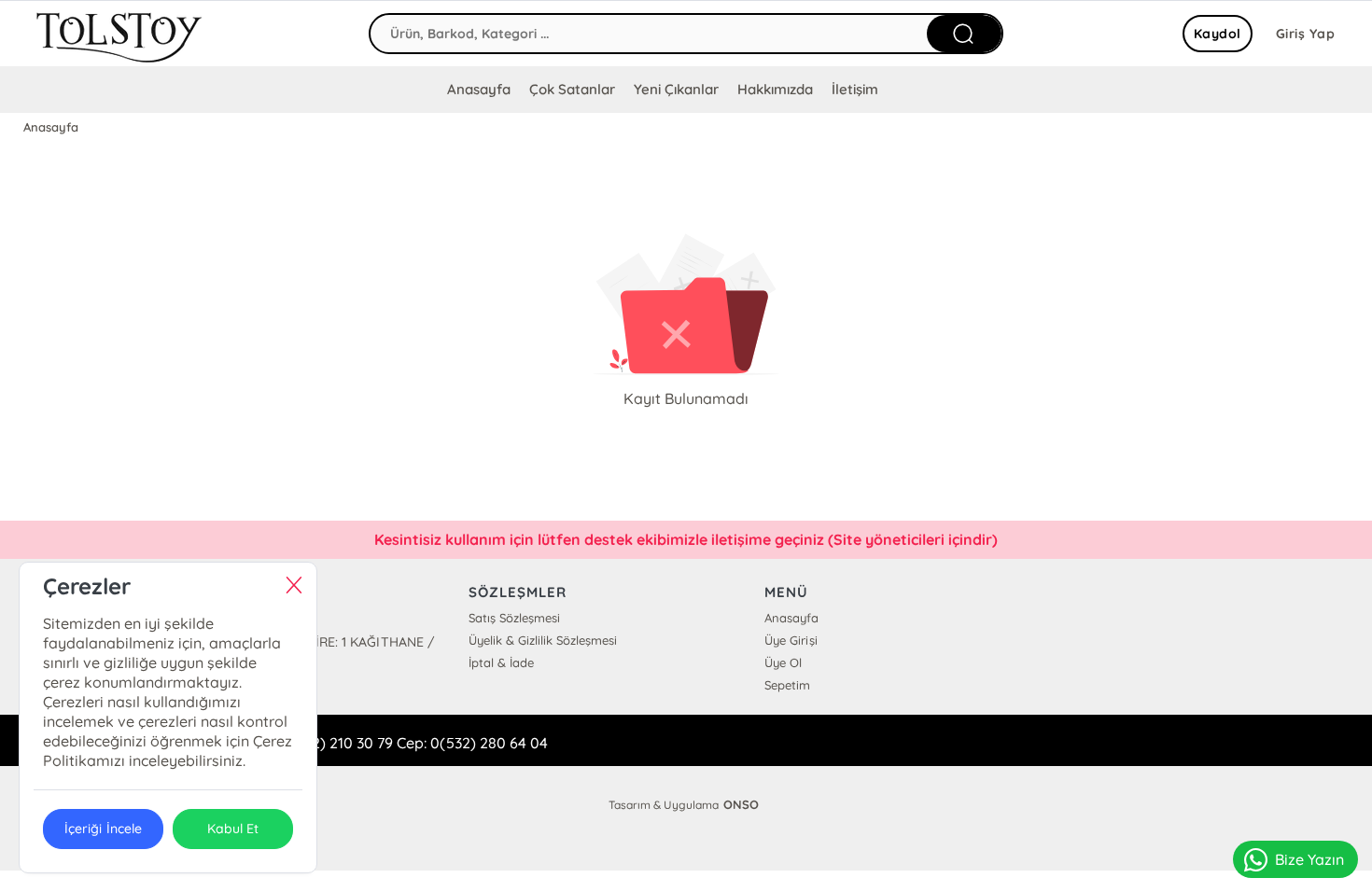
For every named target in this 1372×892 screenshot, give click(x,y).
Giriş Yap (1306, 33)
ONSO (741, 804)
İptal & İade (501, 662)
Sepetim (787, 684)
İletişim (855, 89)
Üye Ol (783, 662)
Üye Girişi (790, 640)
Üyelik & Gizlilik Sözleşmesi (543, 640)
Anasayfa (479, 89)
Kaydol (1217, 33)
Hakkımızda (775, 89)
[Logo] (120, 33)
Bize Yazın (1309, 859)
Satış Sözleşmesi (514, 617)
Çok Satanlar (572, 89)
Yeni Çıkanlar (676, 89)
